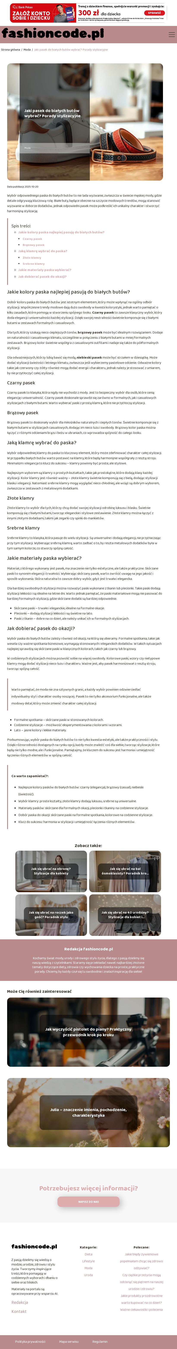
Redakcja (19, 1302)
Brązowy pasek (33, 245)
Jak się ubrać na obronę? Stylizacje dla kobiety (51, 871)
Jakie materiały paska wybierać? (44, 270)
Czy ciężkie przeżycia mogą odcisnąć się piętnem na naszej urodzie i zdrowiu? (141, 1282)
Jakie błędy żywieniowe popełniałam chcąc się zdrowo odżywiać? (141, 1261)
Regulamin (99, 1341)
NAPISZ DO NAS (88, 1202)
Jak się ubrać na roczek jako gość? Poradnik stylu (51, 915)
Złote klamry (32, 257)
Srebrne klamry (34, 263)
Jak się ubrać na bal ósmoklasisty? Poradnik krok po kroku (125, 871)
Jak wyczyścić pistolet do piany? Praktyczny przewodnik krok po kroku (88, 1032)
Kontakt (19, 1311)
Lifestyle (88, 1261)
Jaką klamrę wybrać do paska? (42, 251)
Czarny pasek (32, 239)
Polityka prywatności (30, 1341)
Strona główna (11, 49)
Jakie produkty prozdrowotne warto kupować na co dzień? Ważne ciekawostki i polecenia (141, 1302)
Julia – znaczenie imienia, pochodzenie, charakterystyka (88, 1112)
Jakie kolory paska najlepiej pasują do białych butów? (61, 232)
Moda (27, 49)
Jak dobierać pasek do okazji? (42, 276)
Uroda (88, 1275)
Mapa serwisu (69, 1341)
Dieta (88, 1254)
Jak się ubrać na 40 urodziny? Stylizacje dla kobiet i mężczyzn (125, 915)
